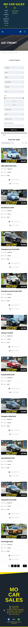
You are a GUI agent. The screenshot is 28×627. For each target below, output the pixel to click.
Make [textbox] (6, 72)
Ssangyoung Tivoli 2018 (10, 249)
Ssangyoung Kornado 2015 (11, 291)
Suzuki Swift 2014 (8, 375)
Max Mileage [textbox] (8, 82)
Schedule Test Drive (14, 179)
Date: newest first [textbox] (6, 143)
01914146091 (15, 11)
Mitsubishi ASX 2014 (8, 166)
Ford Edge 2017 (7, 541)
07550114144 (14, 13)
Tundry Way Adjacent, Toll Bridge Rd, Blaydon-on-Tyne (6, 17)
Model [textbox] (6, 77)
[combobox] (14, 67)
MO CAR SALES (14, 4)
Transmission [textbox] (8, 109)
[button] (2, 32)
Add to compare (15, 183)
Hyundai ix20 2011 (8, 458)
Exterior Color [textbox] (8, 119)
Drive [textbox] (6, 114)
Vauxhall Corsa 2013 (8, 500)
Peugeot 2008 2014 (8, 416)
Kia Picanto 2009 (7, 208)
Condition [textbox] (7, 67)
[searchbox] (5, 125)
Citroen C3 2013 (7, 333)
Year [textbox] (6, 91)
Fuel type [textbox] (7, 86)
